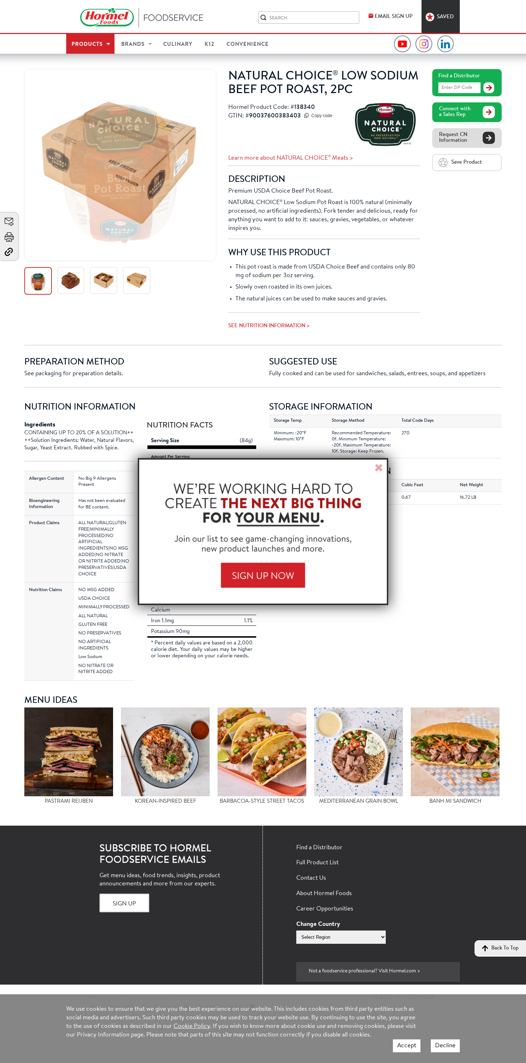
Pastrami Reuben (69, 801)
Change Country (318, 924)
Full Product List (317, 863)
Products (87, 44)
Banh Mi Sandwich (455, 801)
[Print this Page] (9, 237)
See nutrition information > (269, 326)
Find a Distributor (459, 76)
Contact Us (311, 878)
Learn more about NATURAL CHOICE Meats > (290, 158)
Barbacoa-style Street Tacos (262, 801)
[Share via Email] (9, 222)
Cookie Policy (192, 1026)
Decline (445, 1046)
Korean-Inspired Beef (165, 801)
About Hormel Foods (324, 893)
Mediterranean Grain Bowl (358, 801)
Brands (133, 44)
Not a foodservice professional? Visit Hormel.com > (364, 971)
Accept (406, 1046)
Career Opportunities (324, 909)
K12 (209, 44)
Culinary (178, 44)
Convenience (248, 44)
